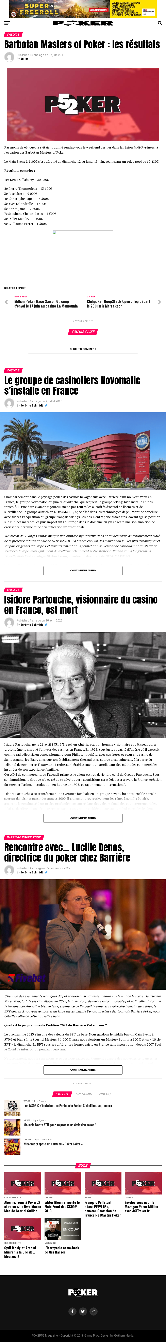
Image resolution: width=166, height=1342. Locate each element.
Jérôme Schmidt (31, 405)
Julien (24, 58)
